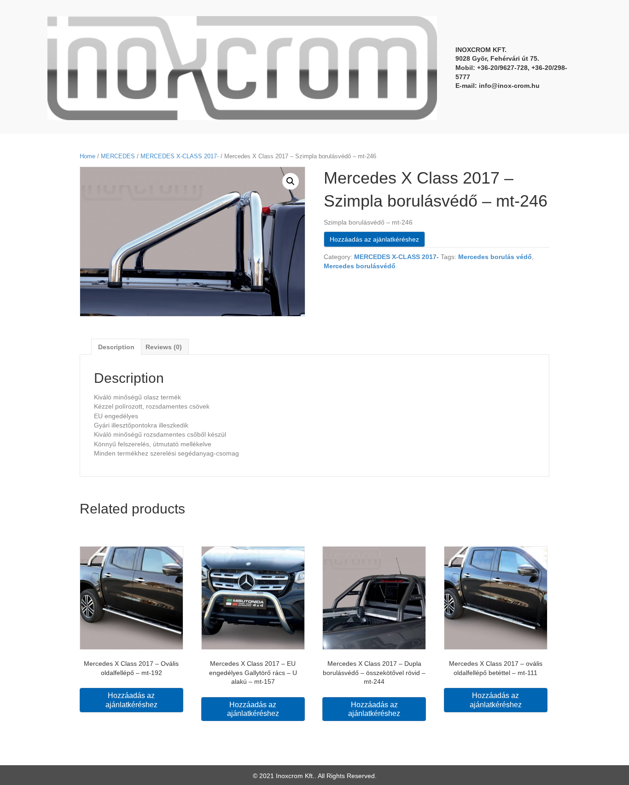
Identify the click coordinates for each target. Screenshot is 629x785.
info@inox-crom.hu (509, 85)
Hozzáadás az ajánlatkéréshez (374, 239)
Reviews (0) (164, 347)
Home (87, 156)
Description (116, 347)
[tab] (116, 347)
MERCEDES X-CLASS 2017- (179, 156)
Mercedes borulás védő (495, 256)
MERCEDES (118, 156)
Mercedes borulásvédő (360, 266)
